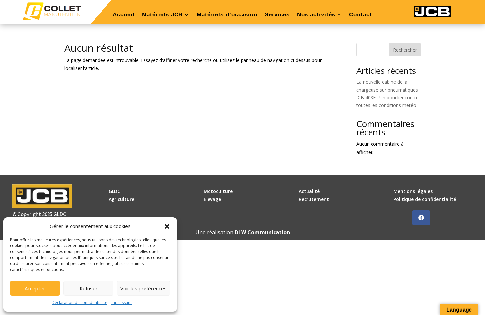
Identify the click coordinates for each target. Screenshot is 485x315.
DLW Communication (262, 232)
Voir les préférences (143, 288)
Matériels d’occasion (227, 15)
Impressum (121, 302)
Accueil (124, 15)
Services (277, 15)
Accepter (35, 288)
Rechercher (405, 50)
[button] (167, 226)
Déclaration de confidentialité (79, 302)
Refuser (89, 288)
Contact (360, 15)
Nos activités (316, 15)
